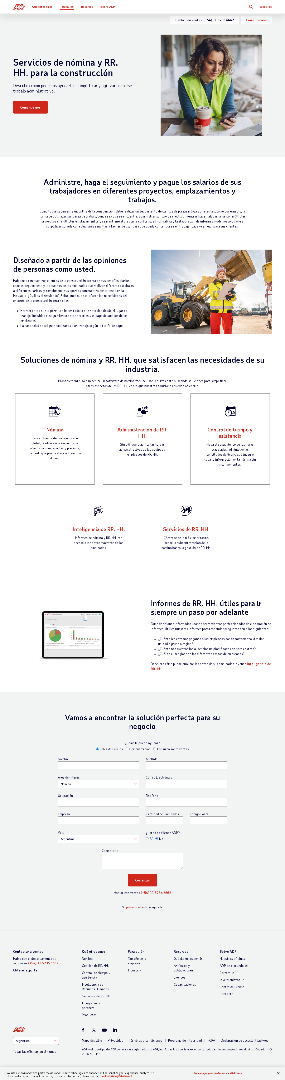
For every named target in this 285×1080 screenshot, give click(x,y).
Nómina (54, 429)
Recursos (87, 6)
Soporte (266, 6)
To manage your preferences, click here (218, 1073)
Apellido (152, 759)
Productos (89, 1015)
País (61, 832)
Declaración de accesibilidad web (245, 1040)
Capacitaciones (185, 984)
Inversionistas (230, 980)
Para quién (67, 6)
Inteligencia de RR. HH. (99, 529)
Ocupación (65, 796)
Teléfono (152, 796)
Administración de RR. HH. (142, 432)
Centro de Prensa (232, 987)
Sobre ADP (107, 6)
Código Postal (199, 814)
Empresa (64, 814)
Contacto (226, 994)
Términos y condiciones (145, 1040)
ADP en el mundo (232, 966)
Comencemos (256, 20)
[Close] (278, 1073)
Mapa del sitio (92, 1040)
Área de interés (69, 777)
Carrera (225, 973)
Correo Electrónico (159, 777)
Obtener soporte (25, 970)
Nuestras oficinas (232, 958)
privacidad (133, 907)
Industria (134, 970)
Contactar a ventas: (28, 951)
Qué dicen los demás (188, 958)
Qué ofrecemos (42, 6)
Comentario (110, 850)
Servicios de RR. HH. (186, 529)
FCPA (211, 1040)
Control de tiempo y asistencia (230, 432)
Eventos (179, 977)
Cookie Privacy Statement (116, 1076)
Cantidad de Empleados (162, 814)
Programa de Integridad (185, 1040)
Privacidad (115, 1040)
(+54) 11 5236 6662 (156, 893)
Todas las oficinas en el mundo (34, 1051)
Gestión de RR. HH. (95, 966)
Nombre (63, 759)
